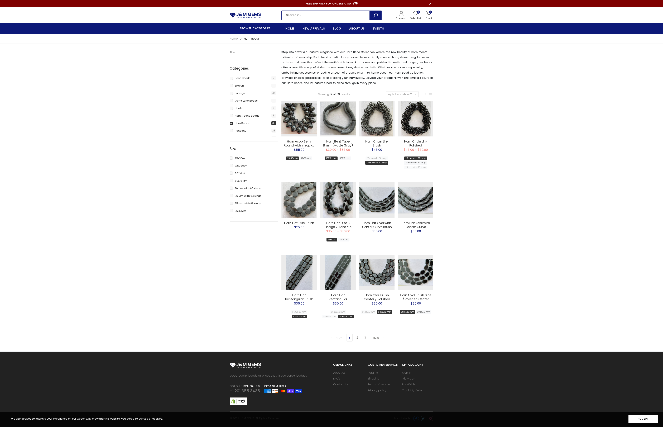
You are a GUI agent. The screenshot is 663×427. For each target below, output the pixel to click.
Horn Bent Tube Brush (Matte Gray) (338, 143)
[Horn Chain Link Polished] (415, 118)
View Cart (408, 379)
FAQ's (336, 379)
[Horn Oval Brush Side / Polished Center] (415, 272)
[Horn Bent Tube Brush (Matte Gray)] (338, 118)
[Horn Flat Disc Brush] (299, 200)
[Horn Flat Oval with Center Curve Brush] (377, 200)
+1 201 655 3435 (245, 391)
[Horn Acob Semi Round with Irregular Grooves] (299, 118)
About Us (339, 373)
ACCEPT (643, 419)
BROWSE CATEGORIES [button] (254, 28)
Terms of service (379, 384)
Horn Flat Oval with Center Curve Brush (377, 225)
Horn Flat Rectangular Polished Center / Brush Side (338, 301)
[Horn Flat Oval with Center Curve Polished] (415, 200)
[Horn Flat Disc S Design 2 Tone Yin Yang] (338, 200)
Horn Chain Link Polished (415, 143)
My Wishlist (409, 384)
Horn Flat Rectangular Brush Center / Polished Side (299, 301)
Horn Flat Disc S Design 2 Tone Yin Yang (338, 227)
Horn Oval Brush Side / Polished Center (415, 297)
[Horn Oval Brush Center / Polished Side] (377, 272)
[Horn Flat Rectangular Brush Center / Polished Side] (299, 272)
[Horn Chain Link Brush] (377, 118)
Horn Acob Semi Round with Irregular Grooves (299, 145)
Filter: (233, 52)
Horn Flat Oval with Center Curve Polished (415, 227)
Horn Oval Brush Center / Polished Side (377, 299)
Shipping (373, 379)
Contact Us (341, 384)
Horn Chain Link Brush (376, 143)
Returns (373, 373)
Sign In (406, 373)
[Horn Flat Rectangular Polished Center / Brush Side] (338, 272)
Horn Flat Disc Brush (299, 223)
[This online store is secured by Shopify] (238, 401)
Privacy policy (377, 390)
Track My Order (412, 390)
